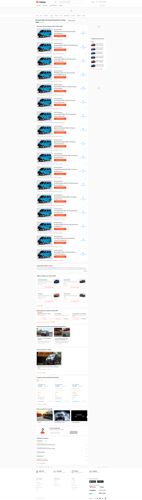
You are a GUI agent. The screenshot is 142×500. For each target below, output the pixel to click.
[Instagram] (102, 498)
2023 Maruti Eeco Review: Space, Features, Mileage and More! (48, 367)
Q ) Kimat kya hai (40, 456)
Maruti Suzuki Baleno (99, 47)
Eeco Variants (42, 404)
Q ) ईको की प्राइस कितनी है (41, 452)
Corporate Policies (38, 487)
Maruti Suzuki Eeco (52, 267)
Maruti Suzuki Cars (97, 68)
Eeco (37, 15)
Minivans (39, 422)
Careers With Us (38, 482)
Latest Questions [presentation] (39, 440)
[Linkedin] (105, 498)
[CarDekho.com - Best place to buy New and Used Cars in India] (41, 2)
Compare (50, 401)
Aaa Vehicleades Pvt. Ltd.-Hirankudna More (79, 313)
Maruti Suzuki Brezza (99, 43)
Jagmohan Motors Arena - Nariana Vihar (44, 313)
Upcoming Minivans (76, 422)
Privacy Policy (38, 485)
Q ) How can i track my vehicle (42, 460)
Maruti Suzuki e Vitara (100, 64)
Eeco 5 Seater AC (75, 384)
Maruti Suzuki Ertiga (99, 60)
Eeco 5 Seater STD (41, 384)
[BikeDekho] (92, 487)
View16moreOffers (43, 283)
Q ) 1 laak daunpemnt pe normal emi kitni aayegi (46, 448)
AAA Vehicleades (58, 313)
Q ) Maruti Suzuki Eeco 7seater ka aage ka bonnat (46, 444)
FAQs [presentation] (45, 440)
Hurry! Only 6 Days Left (83, 34)
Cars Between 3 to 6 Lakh (59, 422)
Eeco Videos (42, 372)
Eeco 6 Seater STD (58, 384)
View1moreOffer (43, 297)
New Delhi (103, 5)
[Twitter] (97, 498)
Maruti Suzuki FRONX (100, 56)
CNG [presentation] (42, 379)
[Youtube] (100, 498)
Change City (42, 22)
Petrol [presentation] (38, 379)
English (93, 1)
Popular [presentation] (92, 41)
